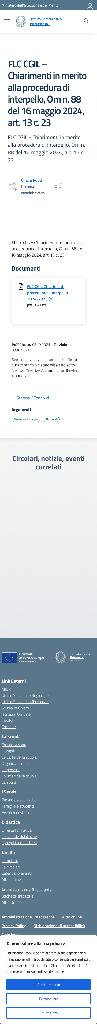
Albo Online (12, 902)
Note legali (11, 934)
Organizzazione (15, 763)
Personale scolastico (19, 800)
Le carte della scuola (19, 757)
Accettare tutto (48, 984)
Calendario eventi (17, 873)
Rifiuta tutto (48, 1012)
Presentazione (14, 744)
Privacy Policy (14, 926)
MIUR (6, 689)
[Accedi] (90, 5)
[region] (48, 979)
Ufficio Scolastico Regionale (25, 695)
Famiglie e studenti (18, 806)
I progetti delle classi (19, 843)
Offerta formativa (17, 830)
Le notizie (10, 860)
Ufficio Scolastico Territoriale (25, 702)
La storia (9, 782)
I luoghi (8, 751)
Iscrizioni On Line (16, 714)
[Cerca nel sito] (86, 21)
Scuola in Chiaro (15, 708)
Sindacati (51, 419)
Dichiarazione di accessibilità (59, 926)
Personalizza (48, 998)
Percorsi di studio (16, 812)
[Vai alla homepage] (21, 21)
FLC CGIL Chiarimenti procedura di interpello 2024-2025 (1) (47, 292)
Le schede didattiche (19, 836)
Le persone (11, 769)
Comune (9, 727)
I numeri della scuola (19, 776)
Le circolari (11, 867)
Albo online (11, 879)
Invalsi (7, 720)
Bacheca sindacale (26, 419)
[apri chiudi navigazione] (7, 21)
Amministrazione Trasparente (27, 890)
